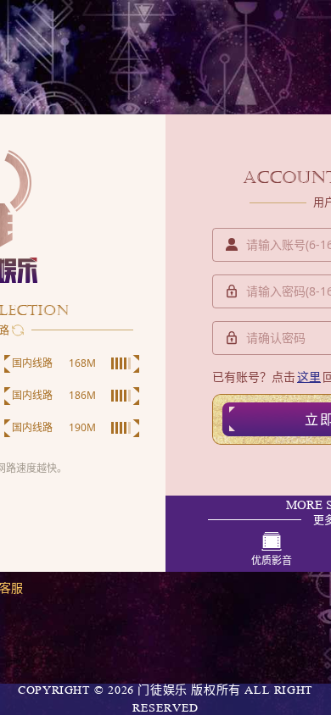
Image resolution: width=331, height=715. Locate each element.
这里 (309, 377)
